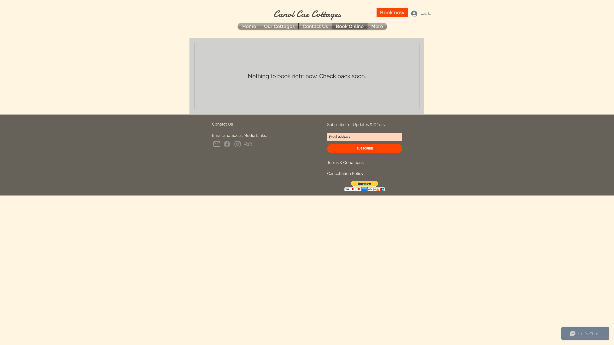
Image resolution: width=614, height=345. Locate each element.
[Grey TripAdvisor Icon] (248, 144)
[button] (364, 186)
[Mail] (217, 144)
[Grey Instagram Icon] (237, 144)
